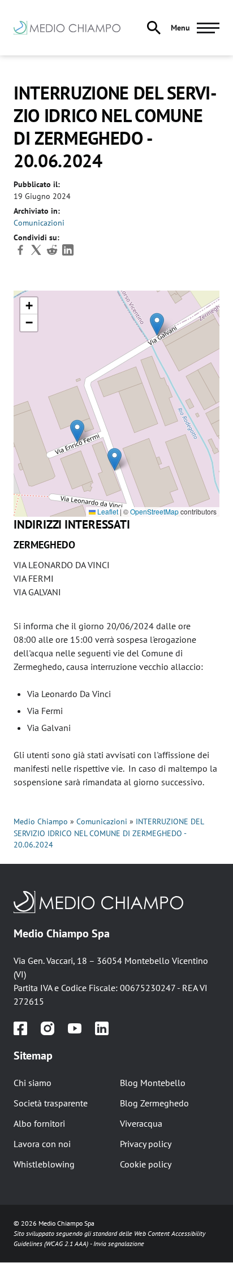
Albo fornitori (39, 1123)
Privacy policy (145, 1143)
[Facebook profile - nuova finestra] (20, 1028)
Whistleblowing (44, 1164)
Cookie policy (145, 1164)
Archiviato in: (37, 211)
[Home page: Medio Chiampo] (74, 28)
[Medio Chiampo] (116, 901)
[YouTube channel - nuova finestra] (74, 1028)
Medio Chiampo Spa (62, 933)
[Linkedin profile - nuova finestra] (102, 1028)
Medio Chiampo (41, 821)
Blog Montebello (152, 1082)
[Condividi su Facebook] (21, 254)
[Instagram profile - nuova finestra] (47, 1028)
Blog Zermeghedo (154, 1103)
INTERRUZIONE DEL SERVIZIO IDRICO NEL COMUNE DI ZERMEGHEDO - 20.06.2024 (109, 833)
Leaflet (107, 511)
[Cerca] (154, 27)
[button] (114, 459)
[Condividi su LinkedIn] (68, 254)
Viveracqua (141, 1123)
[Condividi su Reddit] (53, 254)
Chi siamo (32, 1082)
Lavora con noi (42, 1143)
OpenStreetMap (154, 511)
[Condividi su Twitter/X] (37, 254)
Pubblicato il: (37, 184)
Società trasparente (51, 1103)
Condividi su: (36, 237)
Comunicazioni (39, 223)
